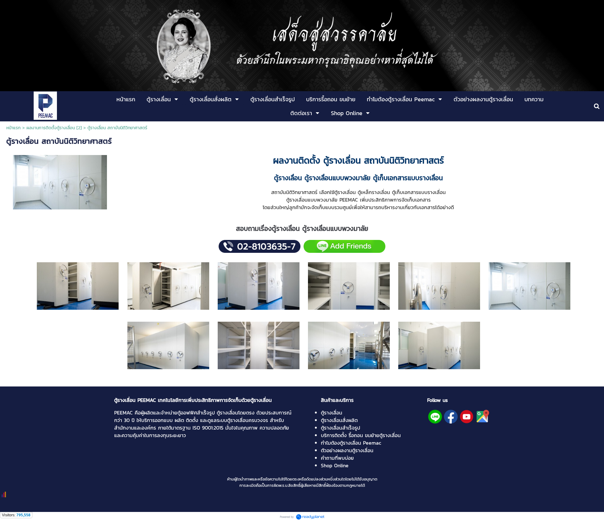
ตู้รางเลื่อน (331, 412)
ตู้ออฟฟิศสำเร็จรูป (196, 412)
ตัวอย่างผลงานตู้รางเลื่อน (347, 450)
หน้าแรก (13, 128)
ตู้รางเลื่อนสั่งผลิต (339, 420)
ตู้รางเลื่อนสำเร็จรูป (340, 427)
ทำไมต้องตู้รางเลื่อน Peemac (351, 443)
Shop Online (335, 465)
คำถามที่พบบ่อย (337, 458)
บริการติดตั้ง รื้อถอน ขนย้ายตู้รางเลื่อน (361, 435)
